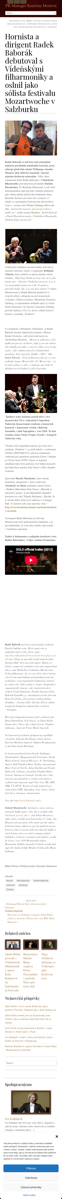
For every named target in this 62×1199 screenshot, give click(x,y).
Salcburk (10, 885)
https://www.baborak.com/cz (27, 800)
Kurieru (35, 212)
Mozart (9, 880)
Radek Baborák (41, 880)
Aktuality (9, 876)
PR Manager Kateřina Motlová (31, 5)
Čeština (10, 889)
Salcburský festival (14, 815)
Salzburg (23, 885)
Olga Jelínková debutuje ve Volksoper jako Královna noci (49, 966)
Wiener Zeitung (35, 205)
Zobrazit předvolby (31, 1187)
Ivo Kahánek (14, 1119)
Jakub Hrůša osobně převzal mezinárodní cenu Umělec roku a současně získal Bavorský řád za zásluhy (28, 1019)
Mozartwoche (23, 880)
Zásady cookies (29, 1194)
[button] (57, 1136)
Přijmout (31, 1168)
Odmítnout (31, 1177)
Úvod (28, 21)
